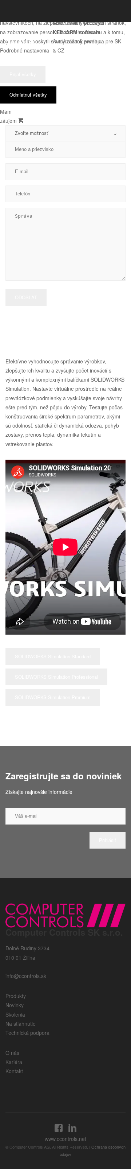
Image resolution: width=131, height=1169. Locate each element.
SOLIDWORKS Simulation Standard (53, 656)
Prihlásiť (107, 840)
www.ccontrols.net (65, 1138)
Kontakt (14, 1071)
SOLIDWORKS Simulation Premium (53, 697)
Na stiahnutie (20, 1023)
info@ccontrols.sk (25, 975)
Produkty (15, 996)
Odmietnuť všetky (28, 94)
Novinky (14, 1005)
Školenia (15, 1014)
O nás (12, 1052)
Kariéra (13, 1061)
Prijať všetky (22, 74)
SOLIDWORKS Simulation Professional (56, 676)
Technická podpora (27, 1032)
